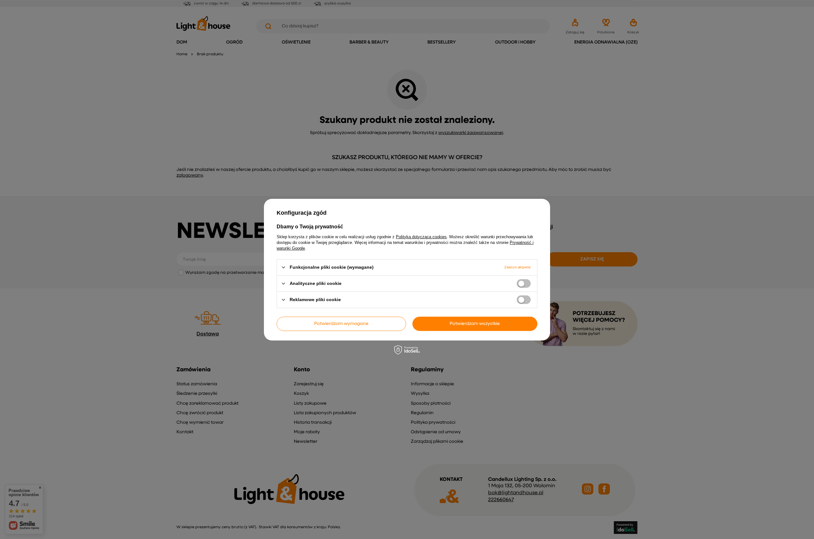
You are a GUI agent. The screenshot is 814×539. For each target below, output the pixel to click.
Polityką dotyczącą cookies (421, 236)
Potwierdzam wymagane (341, 323)
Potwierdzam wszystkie (475, 323)
